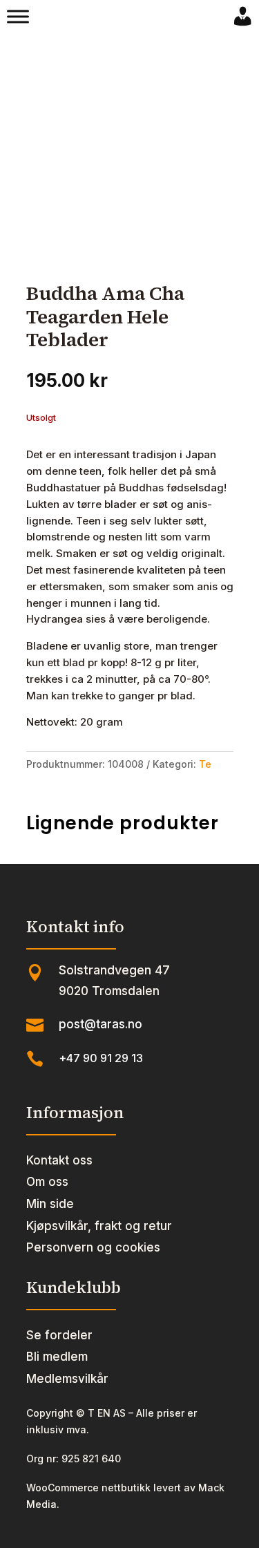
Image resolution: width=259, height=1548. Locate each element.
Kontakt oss (59, 1160)
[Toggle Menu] (18, 17)
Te (205, 764)
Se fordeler (59, 1335)
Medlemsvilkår (67, 1379)
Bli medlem (57, 1356)
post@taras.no (100, 1024)
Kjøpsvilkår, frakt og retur (99, 1226)
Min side (50, 1204)
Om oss (47, 1182)
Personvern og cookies (93, 1247)
